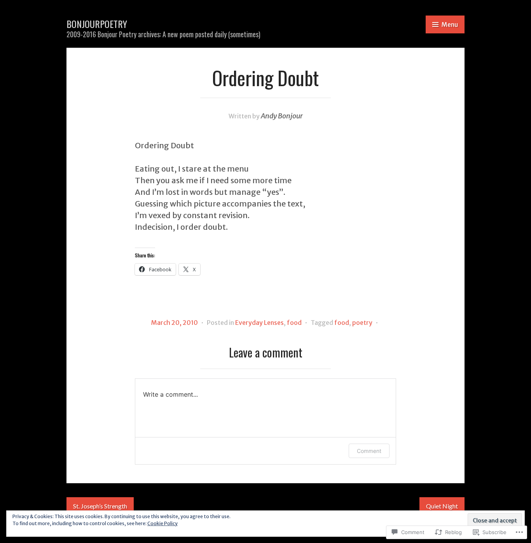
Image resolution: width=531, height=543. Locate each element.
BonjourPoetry (96, 24)
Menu (450, 24)
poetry (362, 322)
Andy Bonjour (282, 115)
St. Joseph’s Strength (100, 506)
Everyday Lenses (259, 322)
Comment (369, 451)
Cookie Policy (162, 523)
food (294, 322)
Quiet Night (442, 506)
